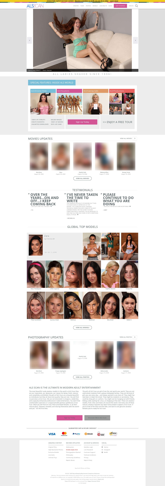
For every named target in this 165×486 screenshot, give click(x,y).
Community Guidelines (73, 454)
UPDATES (76, 6)
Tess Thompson (36, 271)
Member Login (88, 444)
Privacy (86, 454)
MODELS (95, 6)
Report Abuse (70, 457)
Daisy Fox (129, 271)
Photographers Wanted (73, 449)
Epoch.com (101, 476)
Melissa (73, 302)
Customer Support (89, 449)
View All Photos (126, 334)
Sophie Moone (110, 271)
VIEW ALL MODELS (82, 324)
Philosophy (69, 451)
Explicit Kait (82, 172)
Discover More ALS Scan (97, 414)
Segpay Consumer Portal (94, 477)
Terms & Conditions (90, 451)
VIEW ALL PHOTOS (82, 374)
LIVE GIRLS (103, 6)
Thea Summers (36, 302)
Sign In (131, 6)
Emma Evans (92, 271)
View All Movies (126, 138)
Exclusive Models (53, 449)
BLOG (110, 6)
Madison (92, 302)
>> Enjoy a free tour (117, 122)
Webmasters (70, 444)
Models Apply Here (72, 446)
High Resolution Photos (55, 446)
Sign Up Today (82, 122)
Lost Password (88, 446)
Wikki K (129, 302)
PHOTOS (88, 6)
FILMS (82, 6)
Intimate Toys (52, 454)
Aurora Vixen (54, 302)
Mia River (39, 172)
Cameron (126, 368)
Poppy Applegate (60, 368)
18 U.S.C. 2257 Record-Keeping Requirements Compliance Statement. (82, 470)
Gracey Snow (126, 172)
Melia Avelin (73, 271)
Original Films (52, 444)
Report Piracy (88, 457)
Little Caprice (54, 271)
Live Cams (51, 451)
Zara (60, 172)
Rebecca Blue (104, 172)
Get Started (120, 6)
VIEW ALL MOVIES (82, 178)
